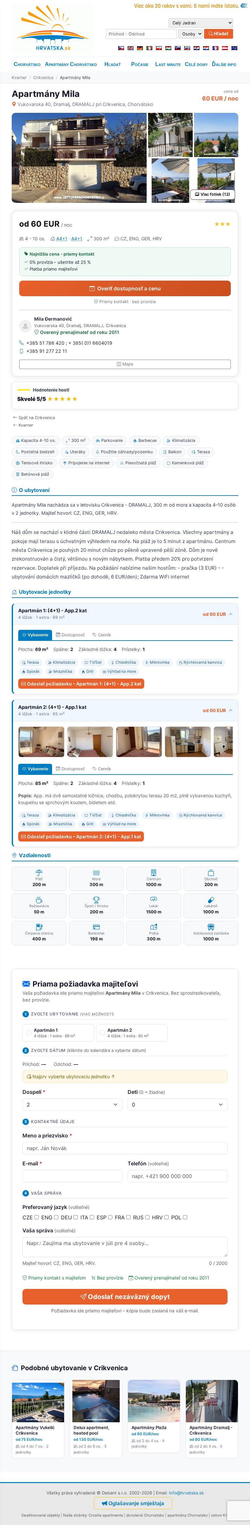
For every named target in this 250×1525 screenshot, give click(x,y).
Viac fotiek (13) (215, 194)
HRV (158, 1217)
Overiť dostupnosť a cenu (129, 288)
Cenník (104, 634)
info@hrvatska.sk (186, 1492)
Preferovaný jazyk (56, 1207)
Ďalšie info (224, 64)
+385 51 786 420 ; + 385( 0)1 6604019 (69, 343)
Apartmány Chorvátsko (71, 64)
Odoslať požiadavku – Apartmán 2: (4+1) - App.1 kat (84, 836)
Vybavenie (38, 634)
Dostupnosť (73, 634)
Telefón (148, 1163)
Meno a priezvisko (47, 1135)
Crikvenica (43, 77)
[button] (125, 395)
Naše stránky (75, 1515)
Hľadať (221, 33)
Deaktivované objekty (40, 1515)
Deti (146, 1092)
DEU (67, 1217)
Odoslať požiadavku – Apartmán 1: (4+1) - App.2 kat (84, 683)
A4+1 (61, 238)
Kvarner (19, 77)
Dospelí (34, 1092)
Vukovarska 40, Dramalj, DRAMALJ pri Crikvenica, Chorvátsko (85, 104)
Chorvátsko (27, 64)
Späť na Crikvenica (37, 417)
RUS (139, 1217)
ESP (102, 1217)
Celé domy (196, 64)
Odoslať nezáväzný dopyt (129, 1297)
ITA (85, 1217)
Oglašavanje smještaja (136, 1503)
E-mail (32, 1163)
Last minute (168, 64)
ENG (47, 1217)
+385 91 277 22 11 (46, 351)
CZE (28, 1217)
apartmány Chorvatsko (187, 1515)
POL (177, 1217)
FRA (120, 1217)
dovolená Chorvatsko (145, 1515)
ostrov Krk (220, 1515)
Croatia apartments (106, 1515)
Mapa (127, 364)
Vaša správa (49, 1230)
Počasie (139, 64)
